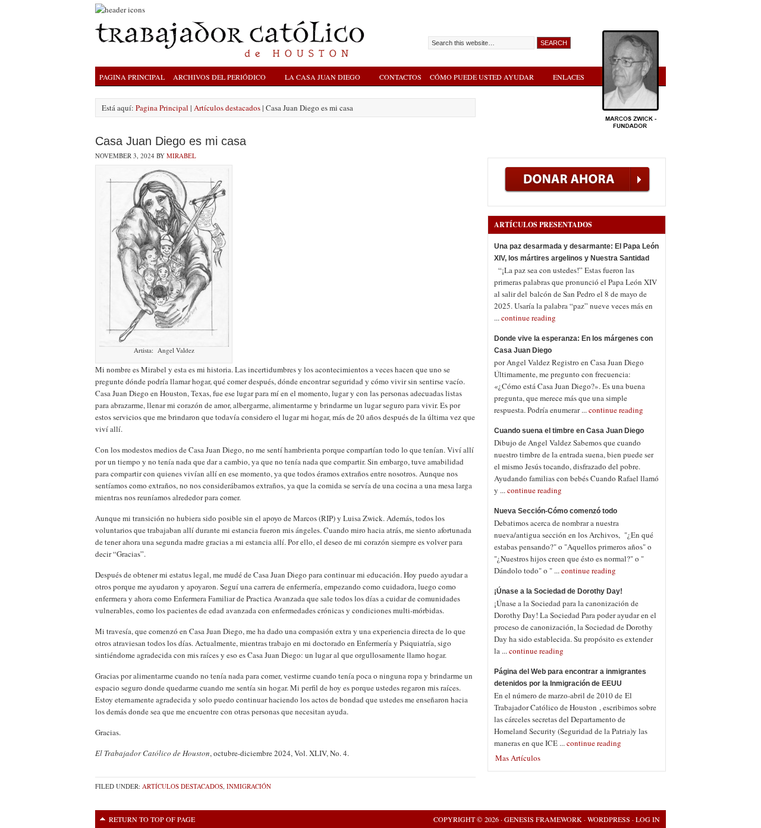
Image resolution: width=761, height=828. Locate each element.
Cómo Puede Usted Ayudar (480, 78)
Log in (648, 819)
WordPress (608, 819)
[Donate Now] (577, 197)
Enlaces (568, 76)
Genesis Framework (543, 819)
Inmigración (249, 786)
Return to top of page (152, 819)
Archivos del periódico (217, 78)
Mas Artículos (517, 757)
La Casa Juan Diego (320, 78)
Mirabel (181, 155)
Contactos (400, 76)
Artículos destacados (182, 786)
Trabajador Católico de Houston (232, 38)
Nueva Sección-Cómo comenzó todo (555, 511)
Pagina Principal (132, 76)
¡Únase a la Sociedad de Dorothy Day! (558, 591)
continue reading (528, 317)
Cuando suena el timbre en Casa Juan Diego (569, 430)
